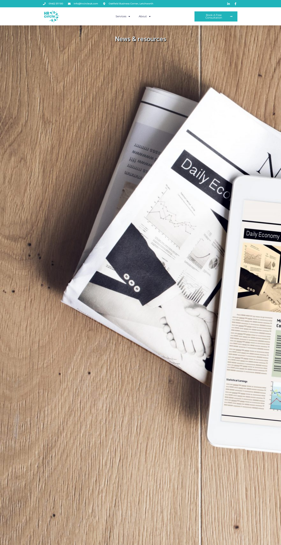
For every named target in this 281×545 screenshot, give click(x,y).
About (143, 16)
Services (121, 16)
